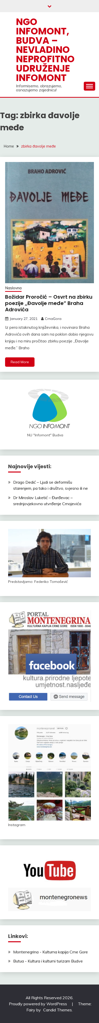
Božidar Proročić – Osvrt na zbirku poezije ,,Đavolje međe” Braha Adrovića (48, 303)
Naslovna (13, 287)
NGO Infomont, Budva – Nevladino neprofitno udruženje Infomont (45, 49)
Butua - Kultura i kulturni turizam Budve (48, 961)
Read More (20, 362)
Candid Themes (57, 1009)
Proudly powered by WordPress (38, 1003)
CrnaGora (53, 318)
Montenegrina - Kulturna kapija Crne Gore (50, 951)
